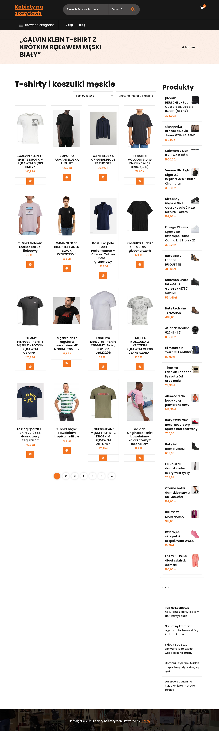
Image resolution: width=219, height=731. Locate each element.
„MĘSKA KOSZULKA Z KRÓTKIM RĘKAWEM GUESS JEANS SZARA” (140, 345)
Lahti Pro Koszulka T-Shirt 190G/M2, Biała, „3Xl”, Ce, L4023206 (103, 345)
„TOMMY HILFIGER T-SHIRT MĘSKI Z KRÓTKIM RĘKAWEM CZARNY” (30, 345)
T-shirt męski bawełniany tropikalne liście (66, 432)
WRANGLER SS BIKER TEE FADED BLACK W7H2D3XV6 (66, 248)
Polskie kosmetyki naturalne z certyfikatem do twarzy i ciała (182, 612)
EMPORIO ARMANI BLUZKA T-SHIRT (67, 159)
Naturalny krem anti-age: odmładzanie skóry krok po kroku (181, 630)
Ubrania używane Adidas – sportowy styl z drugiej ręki (182, 667)
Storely (145, 721)
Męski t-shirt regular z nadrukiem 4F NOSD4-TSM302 (66, 343)
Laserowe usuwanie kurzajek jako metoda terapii (180, 686)
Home (190, 47)
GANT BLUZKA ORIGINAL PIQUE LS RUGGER (103, 159)
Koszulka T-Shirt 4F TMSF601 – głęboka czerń (140, 246)
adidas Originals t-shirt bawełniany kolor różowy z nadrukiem (140, 436)
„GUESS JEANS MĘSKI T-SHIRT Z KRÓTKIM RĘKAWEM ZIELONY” (103, 436)
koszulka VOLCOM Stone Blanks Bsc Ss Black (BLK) (140, 161)
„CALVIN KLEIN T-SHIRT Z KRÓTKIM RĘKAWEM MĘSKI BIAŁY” (30, 161)
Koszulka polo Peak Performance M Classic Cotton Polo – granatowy (103, 252)
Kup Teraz (32, 180)
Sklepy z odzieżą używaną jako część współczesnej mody (179, 649)
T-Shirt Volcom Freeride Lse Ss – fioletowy (30, 246)
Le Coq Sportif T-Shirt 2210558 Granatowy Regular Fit (30, 434)
